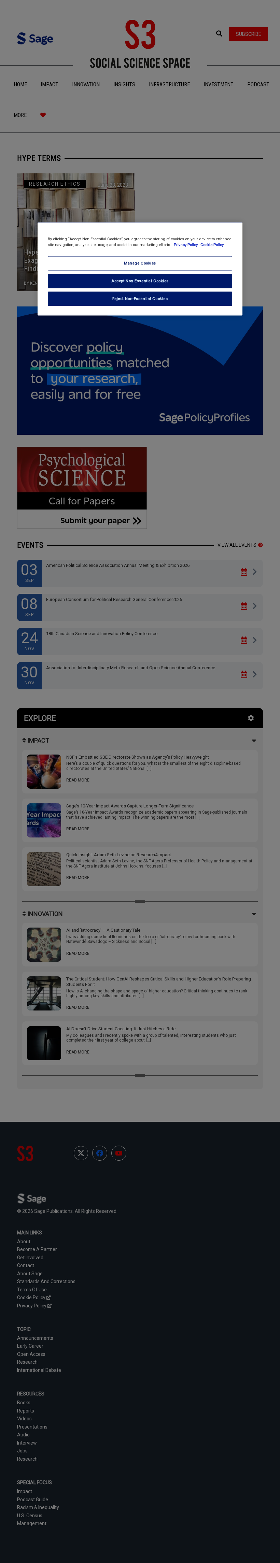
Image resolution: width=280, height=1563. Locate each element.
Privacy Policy (186, 244)
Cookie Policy (212, 244)
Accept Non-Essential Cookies (140, 280)
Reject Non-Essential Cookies (140, 298)
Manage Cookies (140, 263)
